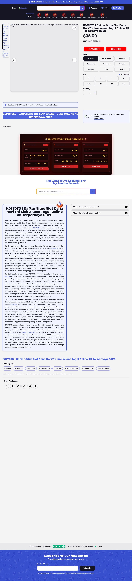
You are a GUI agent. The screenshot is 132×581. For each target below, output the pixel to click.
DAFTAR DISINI (94, 49)
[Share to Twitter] (6, 386)
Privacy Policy (61, 573)
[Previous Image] (14, 60)
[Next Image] (74, 60)
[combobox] (58, 8)
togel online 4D (28, 332)
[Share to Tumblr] (35, 386)
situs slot (13, 304)
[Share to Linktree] (18, 386)
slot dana (54, 248)
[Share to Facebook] (12, 386)
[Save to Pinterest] (23, 386)
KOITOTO (36, 228)
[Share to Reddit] (29, 386)
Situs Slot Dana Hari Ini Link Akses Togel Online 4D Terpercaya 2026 (40, 115)
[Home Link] (23, 8)
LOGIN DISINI (116, 49)
